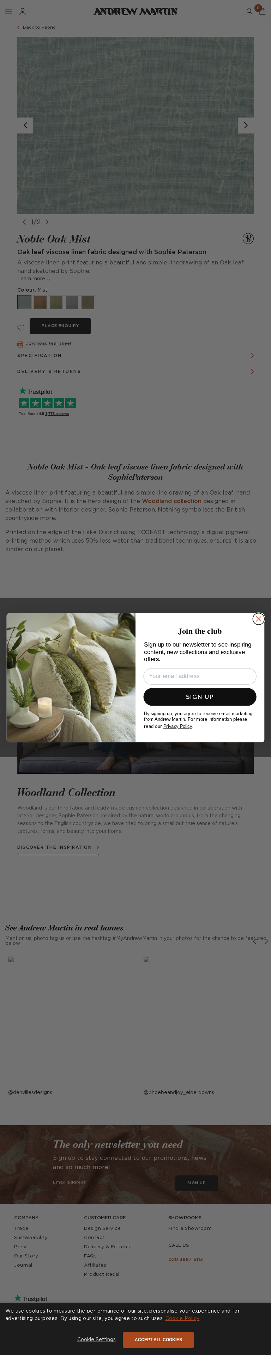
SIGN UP (200, 696)
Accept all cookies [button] (158, 1339)
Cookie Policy (182, 1318)
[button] (96, 1340)
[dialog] (135, 1329)
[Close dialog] (258, 619)
